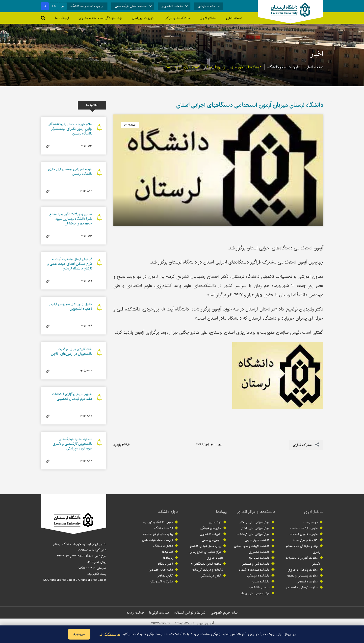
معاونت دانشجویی (307, 581)
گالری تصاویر (165, 575)
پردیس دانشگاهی (259, 587)
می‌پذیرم (79, 634)
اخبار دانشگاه (165, 563)
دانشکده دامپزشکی (258, 575)
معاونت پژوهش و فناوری (302, 569)
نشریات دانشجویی (210, 534)
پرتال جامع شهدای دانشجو (205, 546)
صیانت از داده (135, 612)
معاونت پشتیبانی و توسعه (302, 575)
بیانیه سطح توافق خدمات (158, 534)
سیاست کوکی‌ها (159, 612)
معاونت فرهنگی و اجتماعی (302, 587)
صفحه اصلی (234, 18)
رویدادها (168, 557)
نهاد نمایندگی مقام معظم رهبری (100, 18)
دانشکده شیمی (260, 581)
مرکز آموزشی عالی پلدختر (254, 522)
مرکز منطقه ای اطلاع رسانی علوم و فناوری (206, 555)
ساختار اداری (313, 512)
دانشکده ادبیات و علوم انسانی (251, 546)
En (54, 6)
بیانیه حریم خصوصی (161, 569)
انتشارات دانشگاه (163, 546)
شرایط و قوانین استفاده (189, 612)
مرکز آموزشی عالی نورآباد (255, 593)
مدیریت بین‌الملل (143, 18)
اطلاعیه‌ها (167, 552)
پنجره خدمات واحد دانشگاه (87, 6)
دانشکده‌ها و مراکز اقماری (256, 512)
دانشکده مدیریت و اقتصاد (254, 569)
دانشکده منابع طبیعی (257, 540)
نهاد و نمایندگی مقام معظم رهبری (303, 549)
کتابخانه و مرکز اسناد (305, 540)
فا (45, 6)
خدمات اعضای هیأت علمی (131, 6)
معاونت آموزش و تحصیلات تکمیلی (303, 560)
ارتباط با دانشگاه (163, 528)
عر (63, 6)
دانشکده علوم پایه (259, 557)
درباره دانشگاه (168, 512)
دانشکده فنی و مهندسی (255, 563)
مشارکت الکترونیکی (161, 581)
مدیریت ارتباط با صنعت (304, 528)
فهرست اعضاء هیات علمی (157, 540)
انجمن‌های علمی (211, 540)
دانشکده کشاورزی (259, 552)
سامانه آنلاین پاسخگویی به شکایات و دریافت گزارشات (207, 566)
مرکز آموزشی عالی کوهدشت (253, 534)
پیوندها (221, 512)
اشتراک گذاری (303, 445)
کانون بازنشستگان (211, 575)
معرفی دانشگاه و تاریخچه (158, 522)
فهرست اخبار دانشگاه (283, 67)
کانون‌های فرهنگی (210, 528)
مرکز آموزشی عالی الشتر (255, 528)
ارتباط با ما (62, 18)
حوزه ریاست (311, 522)
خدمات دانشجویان (172, 6)
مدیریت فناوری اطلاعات (304, 534)
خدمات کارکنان (206, 6)
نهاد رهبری (215, 522)
